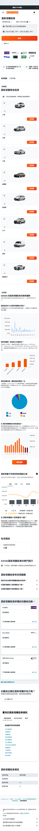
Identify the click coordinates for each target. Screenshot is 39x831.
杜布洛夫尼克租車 (10, 745)
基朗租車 (8, 747)
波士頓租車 (8, 742)
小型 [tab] (10, 484)
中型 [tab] (16, 484)
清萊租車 (8, 732)
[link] (19, 462)
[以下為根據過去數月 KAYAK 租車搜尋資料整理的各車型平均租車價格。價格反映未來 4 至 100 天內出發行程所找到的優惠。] (37, 474)
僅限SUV (6, 43)
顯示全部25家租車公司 (7, 682)
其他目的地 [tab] (7, 718)
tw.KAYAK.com (4, 799)
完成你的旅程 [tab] (18, 718)
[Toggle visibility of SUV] (8, 416)
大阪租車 (8, 750)
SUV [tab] (21, 484)
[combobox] (7, 22)
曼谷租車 (8, 755)
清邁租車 (8, 734)
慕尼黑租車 (8, 737)
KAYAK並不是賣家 (9, 819)
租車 (12, 799)
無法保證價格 (25, 813)
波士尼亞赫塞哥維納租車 (29, 799)
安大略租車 (8, 729)
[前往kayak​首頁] (12, 12)
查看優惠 (32, 119)
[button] (37, 7)
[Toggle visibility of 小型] (8, 413)
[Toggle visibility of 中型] (22, 416)
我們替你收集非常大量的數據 (13, 822)
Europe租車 (18, 799)
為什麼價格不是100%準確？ (12, 826)
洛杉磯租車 (8, 740)
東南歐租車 (15, 800)
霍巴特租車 (8, 753)
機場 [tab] (26, 718)
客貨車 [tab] (28, 484)
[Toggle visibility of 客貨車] (23, 413)
